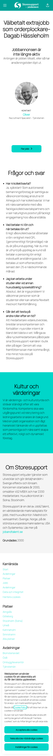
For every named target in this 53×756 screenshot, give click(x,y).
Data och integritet (13, 592)
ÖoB (5, 657)
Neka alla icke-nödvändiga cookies (26, 738)
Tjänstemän (9, 666)
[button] (47, 5)
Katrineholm (9, 629)
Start (5, 569)
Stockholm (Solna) (13, 620)
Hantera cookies (11, 597)
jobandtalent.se (13, 532)
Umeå (6, 625)
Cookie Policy (20, 707)
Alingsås (7, 611)
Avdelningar (9, 573)
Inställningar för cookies (26, 747)
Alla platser (9, 638)
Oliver (26, 114)
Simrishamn (9, 634)
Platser (6, 578)
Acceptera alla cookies (26, 729)
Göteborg (8, 616)
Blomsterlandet (11, 653)
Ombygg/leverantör (13, 662)
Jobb (5, 582)
